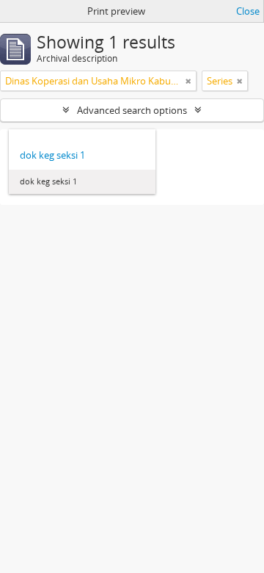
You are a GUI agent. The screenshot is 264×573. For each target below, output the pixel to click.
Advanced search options (132, 110)
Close (248, 11)
